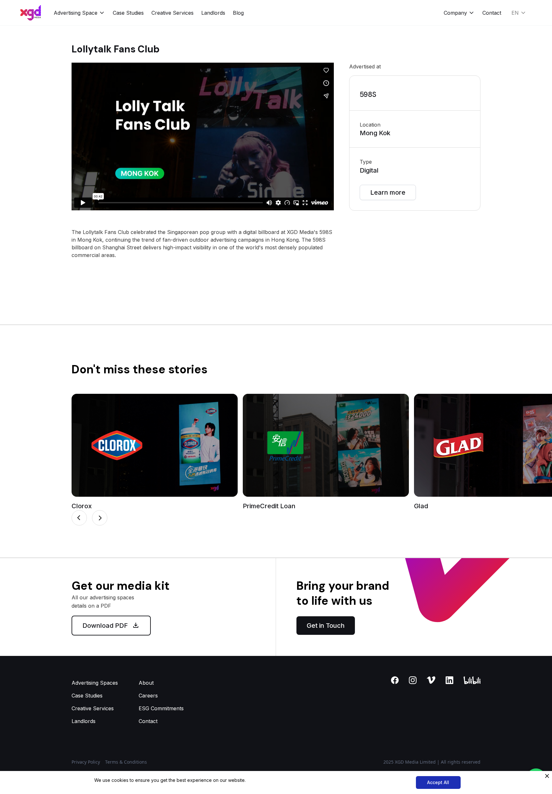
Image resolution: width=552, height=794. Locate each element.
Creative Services (172, 13)
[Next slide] (99, 517)
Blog (238, 13)
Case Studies (128, 13)
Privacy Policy (86, 762)
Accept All (438, 782)
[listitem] (155, 452)
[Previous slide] (79, 517)
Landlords (213, 13)
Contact (491, 13)
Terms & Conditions (126, 762)
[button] (79, 12)
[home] (30, 13)
